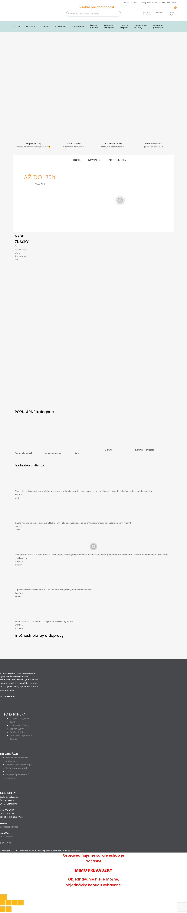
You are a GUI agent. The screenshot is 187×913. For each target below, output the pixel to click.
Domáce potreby (53, 453)
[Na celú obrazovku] (15, 902)
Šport (77, 453)
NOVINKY (30, 26)
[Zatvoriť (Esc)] (2, 902)
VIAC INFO (40, 184)
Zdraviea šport (124, 26)
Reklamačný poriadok (16, 768)
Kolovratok (76, 850)
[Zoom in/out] (21, 902)
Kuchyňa (45, 26)
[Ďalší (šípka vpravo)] (8, 909)
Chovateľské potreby (140, 26)
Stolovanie (60, 26)
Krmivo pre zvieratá (144, 450)
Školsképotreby (94, 26)
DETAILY (79, 221)
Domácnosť (78, 26)
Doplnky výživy (17, 728)
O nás (8, 771)
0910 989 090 (6, 836)
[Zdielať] (8, 902)
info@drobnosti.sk (149, 3)
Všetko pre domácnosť (96, 7)
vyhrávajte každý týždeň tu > (113, 147)
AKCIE (17, 26)
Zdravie (108, 450)
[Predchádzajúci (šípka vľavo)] (2, 909)
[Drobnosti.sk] (31, 15)
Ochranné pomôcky (158, 26)
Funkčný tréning (17, 732)
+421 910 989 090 (130, 3)
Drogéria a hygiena (109, 26)
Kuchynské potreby (24, 453)
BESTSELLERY (117, 160)
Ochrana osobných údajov (18, 764)
